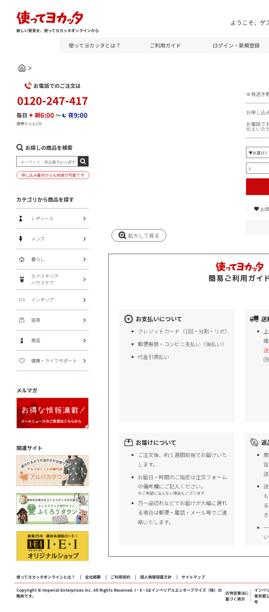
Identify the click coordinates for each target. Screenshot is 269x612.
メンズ (38, 238)
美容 (35, 340)
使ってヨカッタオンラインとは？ (45, 577)
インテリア (42, 299)
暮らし (38, 259)
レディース (42, 218)
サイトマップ (193, 577)
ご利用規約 (120, 577)
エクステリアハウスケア (45, 279)
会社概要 (93, 577)
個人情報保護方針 (156, 577)
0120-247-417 (52, 100)
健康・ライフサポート (54, 360)
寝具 (35, 320)
